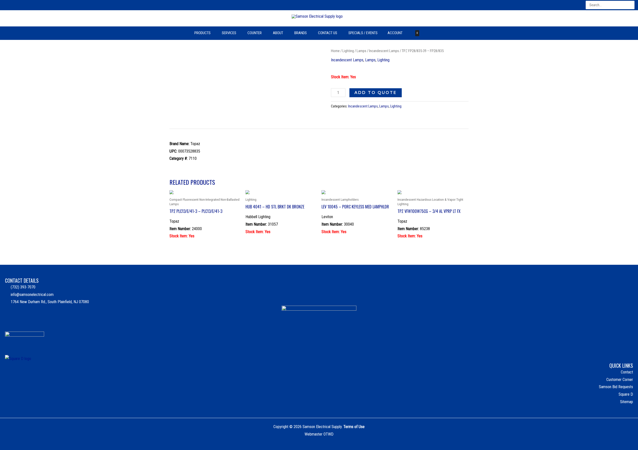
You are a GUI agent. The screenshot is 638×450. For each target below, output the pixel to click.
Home (335, 51)
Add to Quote (375, 92)
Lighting (348, 51)
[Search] (631, 5)
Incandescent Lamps (384, 51)
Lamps (361, 51)
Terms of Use (354, 426)
